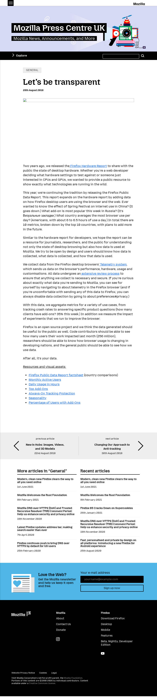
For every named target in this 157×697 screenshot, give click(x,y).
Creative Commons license (42, 683)
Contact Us (63, 624)
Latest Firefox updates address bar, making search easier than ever (44, 529)
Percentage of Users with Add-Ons (54, 402)
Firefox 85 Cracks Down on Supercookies (106, 508)
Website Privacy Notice (23, 673)
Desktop (106, 624)
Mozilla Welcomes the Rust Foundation (42, 495)
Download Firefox (113, 618)
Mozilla (139, 3)
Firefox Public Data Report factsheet (56, 375)
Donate (61, 630)
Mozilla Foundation (73, 678)
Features (107, 635)
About (60, 618)
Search (143, 56)
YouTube (103, 653)
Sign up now (112, 588)
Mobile (105, 630)
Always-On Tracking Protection (52, 393)
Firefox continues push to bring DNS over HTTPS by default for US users (43, 545)
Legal (54, 673)
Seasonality (37, 398)
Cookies (43, 673)
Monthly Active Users (45, 380)
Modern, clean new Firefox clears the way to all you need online (45, 481)
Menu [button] (11, 3)
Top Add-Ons (38, 389)
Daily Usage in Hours (44, 384)
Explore (21, 55)
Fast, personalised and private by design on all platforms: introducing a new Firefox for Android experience (108, 543)
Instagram (58, 639)
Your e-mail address (95, 572)
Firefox (105, 613)
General (32, 70)
